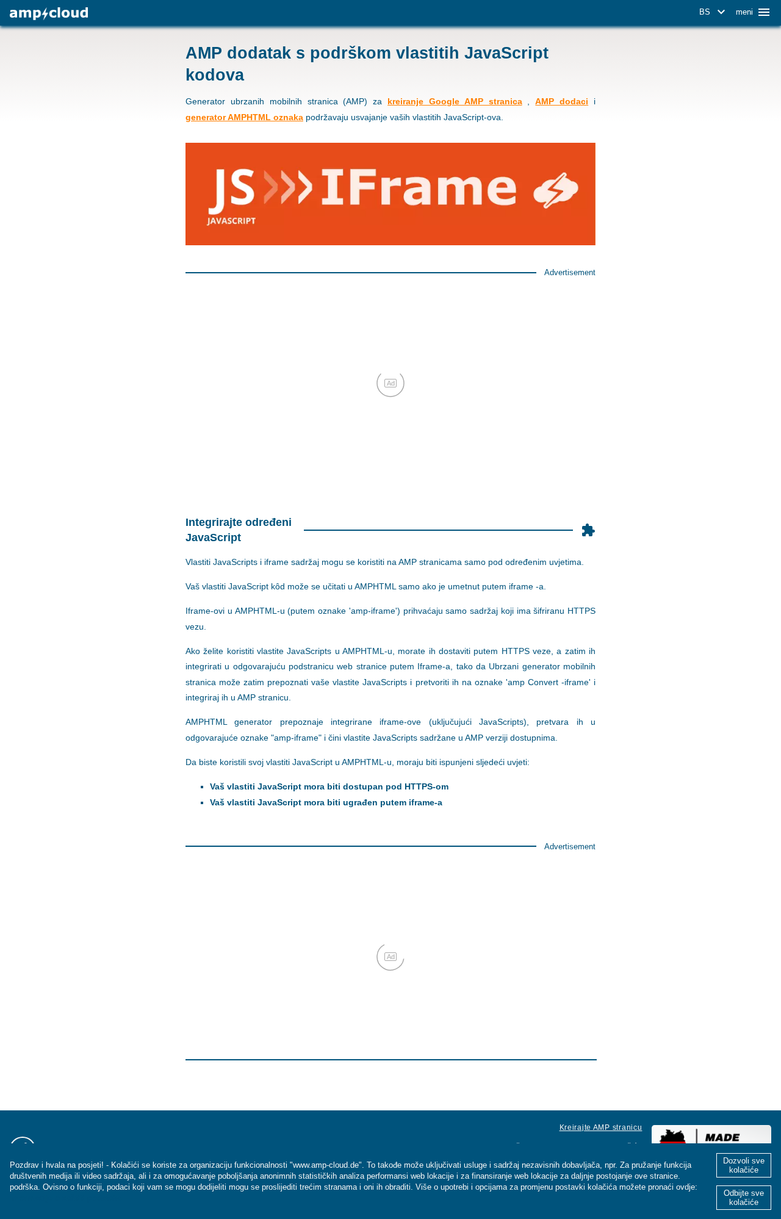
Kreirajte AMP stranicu (601, 1127)
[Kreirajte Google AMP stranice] (49, 13)
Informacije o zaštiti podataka (65, 1198)
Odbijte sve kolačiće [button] (744, 1197)
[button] (714, 12)
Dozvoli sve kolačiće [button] (744, 1165)
